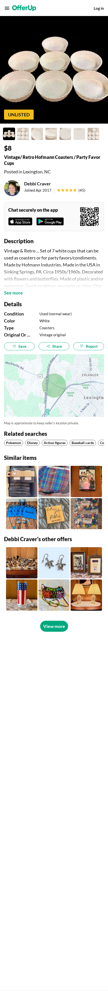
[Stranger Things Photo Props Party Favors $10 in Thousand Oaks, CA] (86, 481)
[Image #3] (37, 134)
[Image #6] (79, 134)
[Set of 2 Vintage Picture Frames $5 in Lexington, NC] (86, 562)
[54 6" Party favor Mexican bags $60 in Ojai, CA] (54, 481)
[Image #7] (93, 134)
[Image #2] (23, 134)
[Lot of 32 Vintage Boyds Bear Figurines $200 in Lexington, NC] (21, 562)
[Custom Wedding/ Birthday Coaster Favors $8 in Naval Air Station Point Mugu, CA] (54, 513)
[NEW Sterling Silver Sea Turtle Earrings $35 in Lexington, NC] (54, 562)
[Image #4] (51, 134)
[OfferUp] (24, 8)
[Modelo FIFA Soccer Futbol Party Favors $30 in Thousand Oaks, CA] (21, 513)
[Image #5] (65, 134)
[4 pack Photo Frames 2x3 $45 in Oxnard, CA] (21, 481)
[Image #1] (9, 134)
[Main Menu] (7, 8)
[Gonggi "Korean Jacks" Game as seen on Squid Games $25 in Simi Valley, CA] (86, 513)
